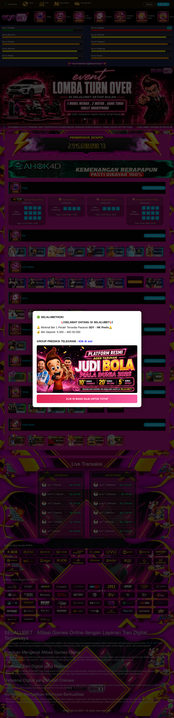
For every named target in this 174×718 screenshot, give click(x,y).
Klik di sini (85, 341)
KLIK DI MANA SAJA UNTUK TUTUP (87, 398)
